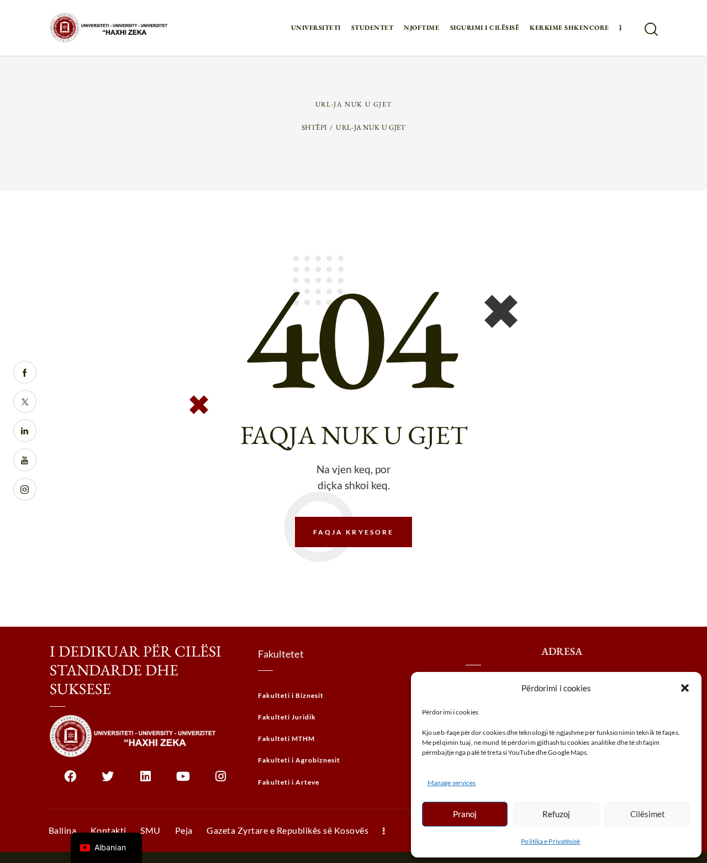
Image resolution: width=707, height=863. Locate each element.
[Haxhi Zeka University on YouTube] (183, 780)
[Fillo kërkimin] (650, 29)
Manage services (452, 783)
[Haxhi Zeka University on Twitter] (108, 780)
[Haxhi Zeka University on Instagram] (220, 780)
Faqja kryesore (353, 532)
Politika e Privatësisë (550, 841)
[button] (684, 687)
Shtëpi (314, 127)
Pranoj (465, 814)
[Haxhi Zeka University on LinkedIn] (145, 780)
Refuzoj (556, 814)
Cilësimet (647, 814)
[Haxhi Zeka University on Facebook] (70, 780)
